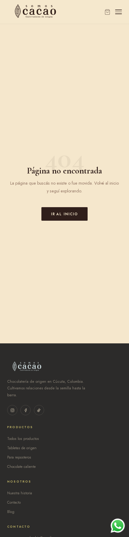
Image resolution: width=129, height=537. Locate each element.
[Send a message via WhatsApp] (118, 525)
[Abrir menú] (118, 11)
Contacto (14, 502)
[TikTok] (39, 410)
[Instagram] (12, 410)
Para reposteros (19, 457)
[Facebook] (25, 410)
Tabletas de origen (22, 448)
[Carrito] (107, 12)
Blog (10, 511)
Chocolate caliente (21, 466)
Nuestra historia (19, 493)
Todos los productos (23, 438)
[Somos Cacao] (35, 12)
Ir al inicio (64, 214)
